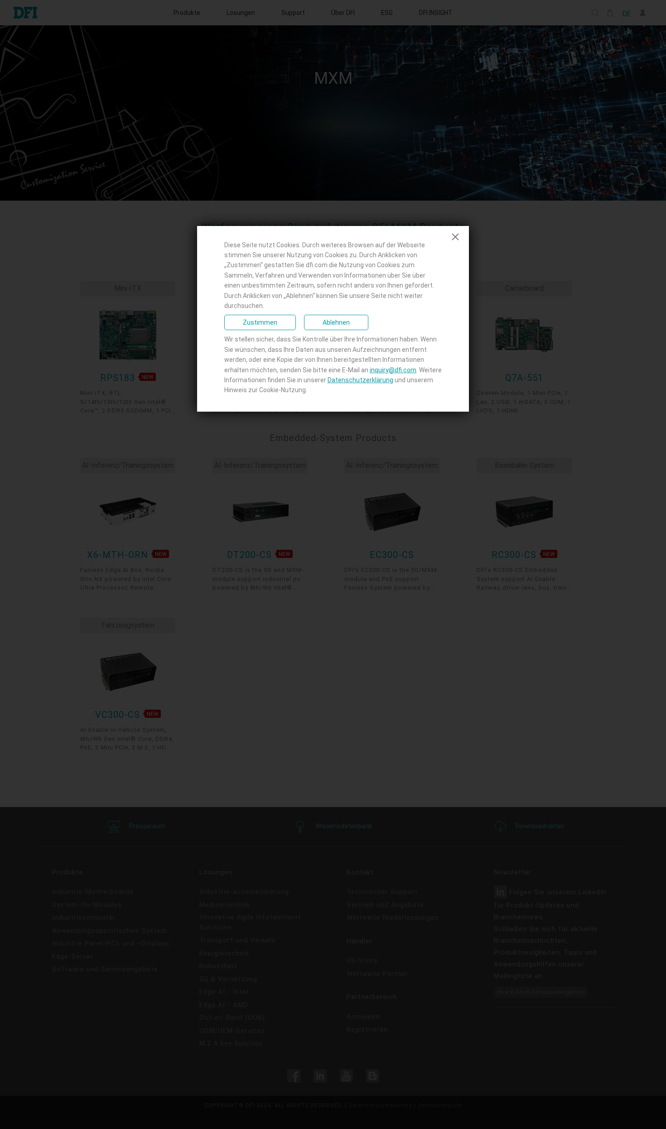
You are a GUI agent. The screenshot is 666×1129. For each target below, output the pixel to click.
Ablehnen (336, 322)
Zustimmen (260, 322)
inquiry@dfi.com (393, 370)
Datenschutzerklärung (360, 380)
